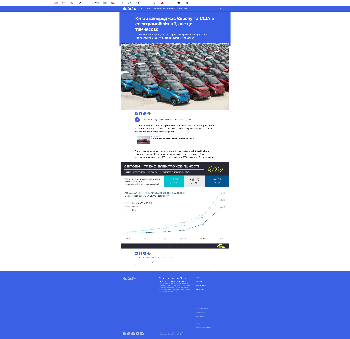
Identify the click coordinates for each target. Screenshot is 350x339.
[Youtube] (133, 333)
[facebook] (140, 113)
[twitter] (144, 113)
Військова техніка (169, 9)
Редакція (198, 320)
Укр (221, 9)
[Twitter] (128, 333)
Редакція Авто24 (147, 119)
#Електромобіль (152, 257)
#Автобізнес (139, 257)
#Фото (171, 257)
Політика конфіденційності (203, 327)
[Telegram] (137, 333)
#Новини (164, 257)
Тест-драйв (157, 9)
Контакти (198, 324)
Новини (148, 9)
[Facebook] (124, 333)
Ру (227, 9)
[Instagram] (142, 333)
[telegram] (136, 113)
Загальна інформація (202, 308)
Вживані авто (182, 9)
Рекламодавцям (200, 312)
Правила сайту (200, 316)
